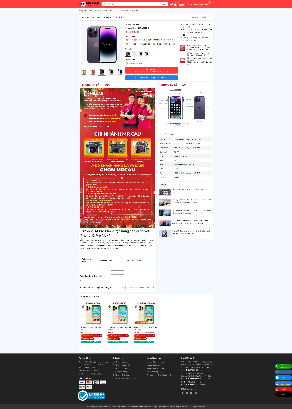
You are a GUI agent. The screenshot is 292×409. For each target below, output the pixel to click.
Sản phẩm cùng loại (90, 296)
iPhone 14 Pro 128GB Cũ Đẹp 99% (92, 328)
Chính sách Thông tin (121, 375)
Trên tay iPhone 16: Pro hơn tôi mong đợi (187, 189)
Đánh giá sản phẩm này (200, 17)
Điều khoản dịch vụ (154, 372)
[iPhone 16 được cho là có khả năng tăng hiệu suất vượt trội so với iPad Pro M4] (165, 234)
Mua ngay (151, 70)
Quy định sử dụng (120, 372)
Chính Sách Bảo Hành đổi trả (124, 378)
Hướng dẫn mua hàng (155, 362)
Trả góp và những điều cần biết (159, 375)
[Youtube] (191, 392)
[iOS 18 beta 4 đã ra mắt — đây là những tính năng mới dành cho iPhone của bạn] (165, 213)
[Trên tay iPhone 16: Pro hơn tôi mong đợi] (165, 192)
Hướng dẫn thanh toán (155, 365)
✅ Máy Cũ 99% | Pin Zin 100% (164, 44)
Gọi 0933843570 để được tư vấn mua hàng (151, 78)
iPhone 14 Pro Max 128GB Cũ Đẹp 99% (145, 328)
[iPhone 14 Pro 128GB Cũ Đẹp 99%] (93, 313)
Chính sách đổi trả (120, 368)
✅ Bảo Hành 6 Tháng (134, 63)
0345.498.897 (187, 385)
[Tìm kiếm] (164, 4)
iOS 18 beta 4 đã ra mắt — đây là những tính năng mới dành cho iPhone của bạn (191, 211)
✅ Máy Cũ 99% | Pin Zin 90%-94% (160, 40)
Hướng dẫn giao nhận (155, 368)
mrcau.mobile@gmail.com (94, 374)
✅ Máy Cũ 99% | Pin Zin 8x (136, 40)
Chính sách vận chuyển (122, 365)
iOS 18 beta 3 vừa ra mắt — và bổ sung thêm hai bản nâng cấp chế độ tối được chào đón (191, 222)
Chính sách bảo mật (120, 362)
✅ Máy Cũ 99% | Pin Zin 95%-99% (138, 44)
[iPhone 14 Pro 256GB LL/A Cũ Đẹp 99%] (119, 313)
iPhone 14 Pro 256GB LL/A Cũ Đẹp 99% (119, 328)
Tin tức (162, 185)
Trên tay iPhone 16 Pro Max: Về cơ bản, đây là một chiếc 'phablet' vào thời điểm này (191, 201)
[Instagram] (195, 392)
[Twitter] (186, 392)
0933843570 (180, 4)
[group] (102, 45)
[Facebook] (182, 392)
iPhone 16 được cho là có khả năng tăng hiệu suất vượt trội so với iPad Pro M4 (191, 232)
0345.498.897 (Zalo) (189, 379)
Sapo (203, 407)
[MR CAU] (89, 4)
